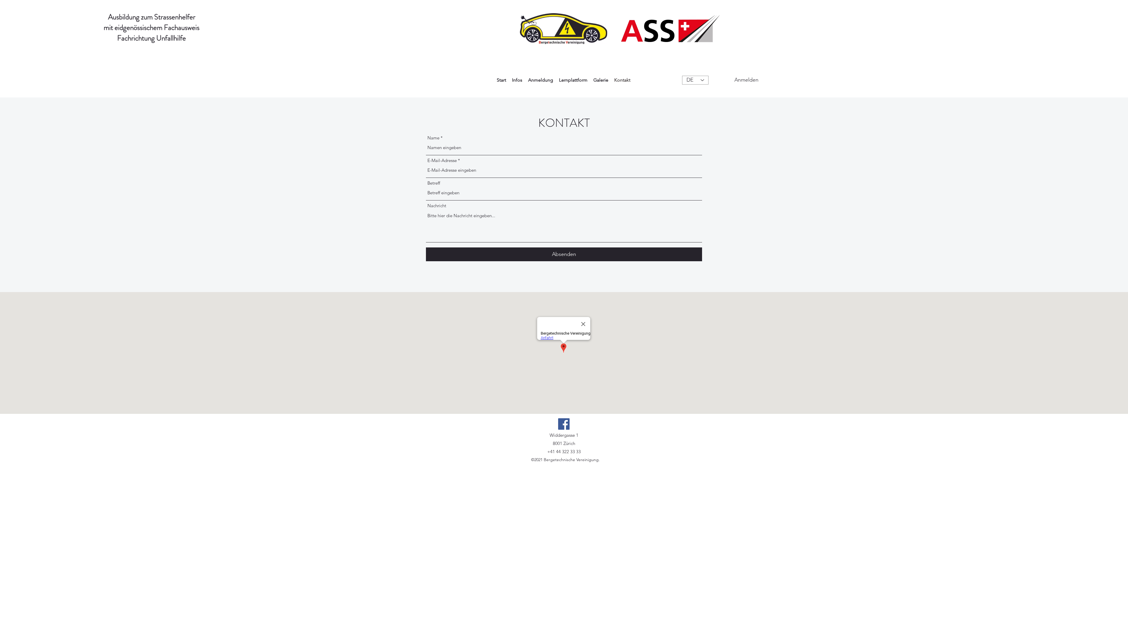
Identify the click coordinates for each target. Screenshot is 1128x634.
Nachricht (436, 205)
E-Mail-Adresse (442, 160)
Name (433, 138)
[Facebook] (564, 424)
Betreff (433, 183)
